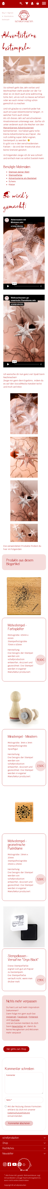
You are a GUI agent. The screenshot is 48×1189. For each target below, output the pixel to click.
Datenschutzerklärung (19, 1112)
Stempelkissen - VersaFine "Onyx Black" (23, 958)
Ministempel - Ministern (22, 737)
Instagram (11, 1016)
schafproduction (10, 1137)
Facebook (22, 1016)
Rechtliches (8, 1148)
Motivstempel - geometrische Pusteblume (17, 844)
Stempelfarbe (15, 175)
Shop (5, 1143)
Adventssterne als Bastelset (23, 178)
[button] (40, 660)
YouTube (15, 1020)
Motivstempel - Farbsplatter (17, 627)
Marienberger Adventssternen (18, 127)
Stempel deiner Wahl (19, 172)
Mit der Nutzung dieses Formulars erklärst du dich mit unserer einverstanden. (24, 1111)
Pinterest (33, 1016)
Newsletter (17, 1026)
